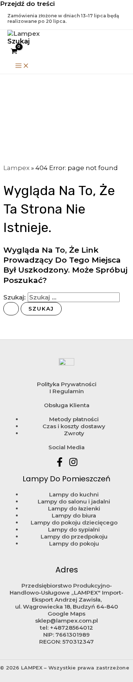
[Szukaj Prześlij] (11, 308)
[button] (18, 41)
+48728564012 (71, 627)
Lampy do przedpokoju (74, 536)
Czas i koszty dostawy (73, 426)
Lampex (16, 168)
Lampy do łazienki (74, 508)
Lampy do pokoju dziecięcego (74, 522)
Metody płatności (74, 419)
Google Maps (66, 613)
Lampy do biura (74, 515)
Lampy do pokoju (74, 543)
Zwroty (74, 433)
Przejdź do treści (27, 3)
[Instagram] (73, 464)
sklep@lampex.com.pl (66, 620)
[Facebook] (59, 464)
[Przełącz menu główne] (22, 66)
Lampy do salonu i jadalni (74, 501)
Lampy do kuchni (74, 494)
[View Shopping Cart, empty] (14, 51)
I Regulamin (67, 391)
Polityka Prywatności (66, 384)
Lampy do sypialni (74, 529)
